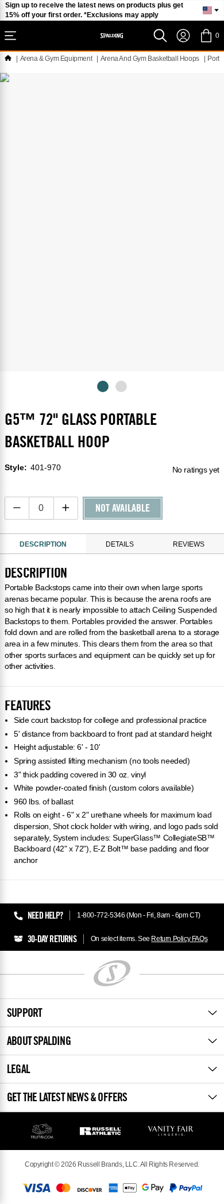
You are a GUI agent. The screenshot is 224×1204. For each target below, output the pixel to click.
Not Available (122, 509)
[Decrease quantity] (17, 508)
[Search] (160, 35)
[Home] (8, 59)
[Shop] (10, 35)
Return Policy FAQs (179, 939)
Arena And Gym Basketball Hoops (150, 59)
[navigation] (183, 35)
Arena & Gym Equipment (56, 59)
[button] (209, 35)
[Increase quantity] (65, 508)
